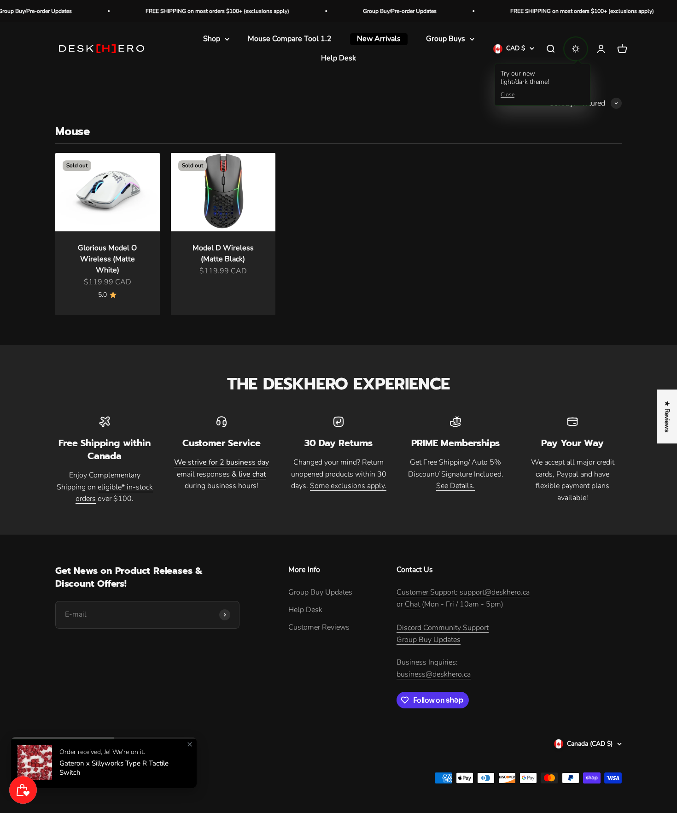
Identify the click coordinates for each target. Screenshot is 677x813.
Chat (412, 604)
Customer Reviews (319, 627)
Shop (211, 39)
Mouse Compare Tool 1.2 (290, 39)
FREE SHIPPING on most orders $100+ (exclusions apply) (196, 11)
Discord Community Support (443, 628)
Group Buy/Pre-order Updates (379, 11)
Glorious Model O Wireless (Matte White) (107, 259)
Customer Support (426, 592)
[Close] (190, 744)
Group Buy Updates (320, 592)
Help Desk (338, 58)
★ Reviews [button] (667, 416)
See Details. (455, 486)
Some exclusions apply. (348, 486)
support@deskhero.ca (495, 592)
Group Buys (445, 39)
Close (507, 95)
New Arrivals (379, 39)
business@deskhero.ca (434, 674)
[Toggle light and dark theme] (575, 49)
